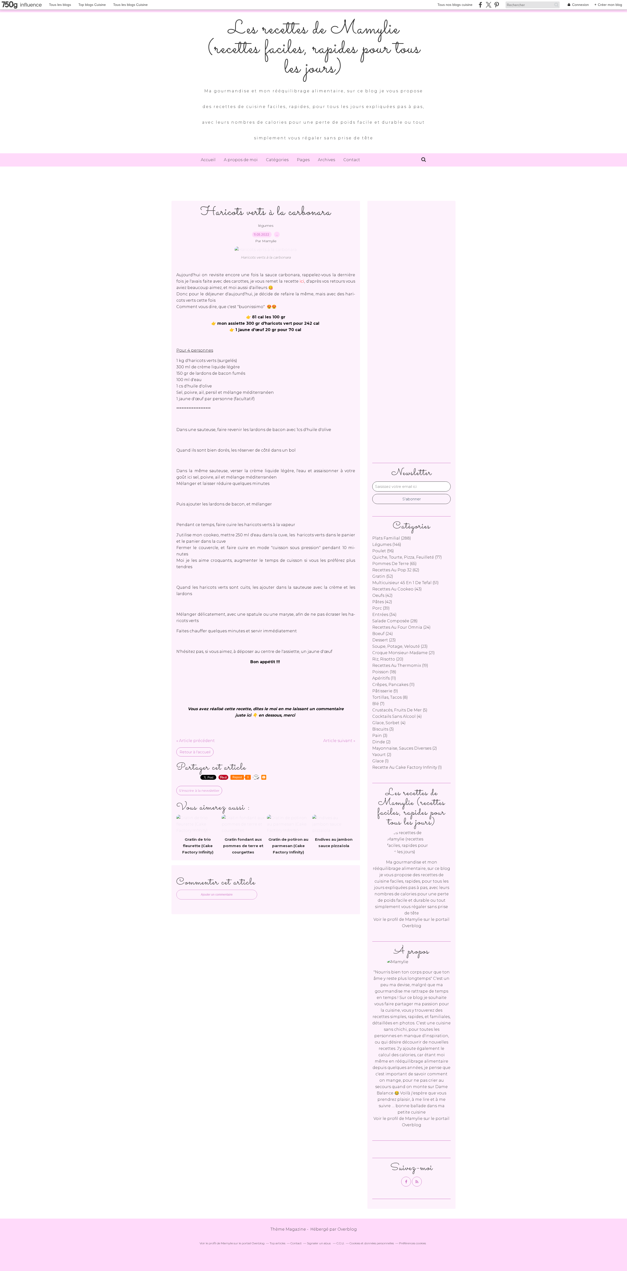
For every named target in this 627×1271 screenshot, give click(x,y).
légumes (265, 225)
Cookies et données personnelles (372, 1243)
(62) (395, 570)
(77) (407, 557)
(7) (378, 703)
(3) (383, 729)
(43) (397, 589)
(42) (382, 595)
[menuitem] (208, 160)
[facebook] (480, 5)
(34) (384, 614)
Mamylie (413, 919)
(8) (390, 697)
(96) (383, 551)
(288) (391, 538)
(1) (380, 761)
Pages (303, 159)
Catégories (277, 159)
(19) (400, 665)
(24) (401, 627)
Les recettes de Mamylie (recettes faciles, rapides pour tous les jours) (313, 49)
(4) (397, 716)
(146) (386, 544)
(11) (384, 678)
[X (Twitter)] (488, 5)
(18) (384, 672)
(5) (399, 710)
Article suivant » (339, 740)
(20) (387, 659)
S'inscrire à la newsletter (199, 790)
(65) (394, 563)
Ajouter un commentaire (217, 894)
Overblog (347, 1229)
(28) (395, 621)
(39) (381, 608)
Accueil (208, 159)
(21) (403, 652)
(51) (405, 582)
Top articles (277, 1243)
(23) (384, 640)
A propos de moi (241, 159)
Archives (326, 159)
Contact (351, 159)
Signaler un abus (319, 1243)
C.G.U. (340, 1243)
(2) (381, 742)
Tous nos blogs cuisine (454, 5)
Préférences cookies (412, 1243)
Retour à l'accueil (195, 752)
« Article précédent (195, 740)
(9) (385, 691)
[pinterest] (497, 5)
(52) (382, 576)
